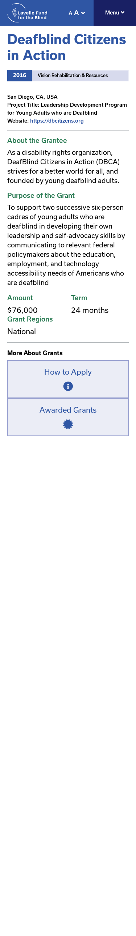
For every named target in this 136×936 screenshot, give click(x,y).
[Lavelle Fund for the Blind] (27, 12)
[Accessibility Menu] (83, 13)
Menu (113, 13)
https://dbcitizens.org (57, 121)
